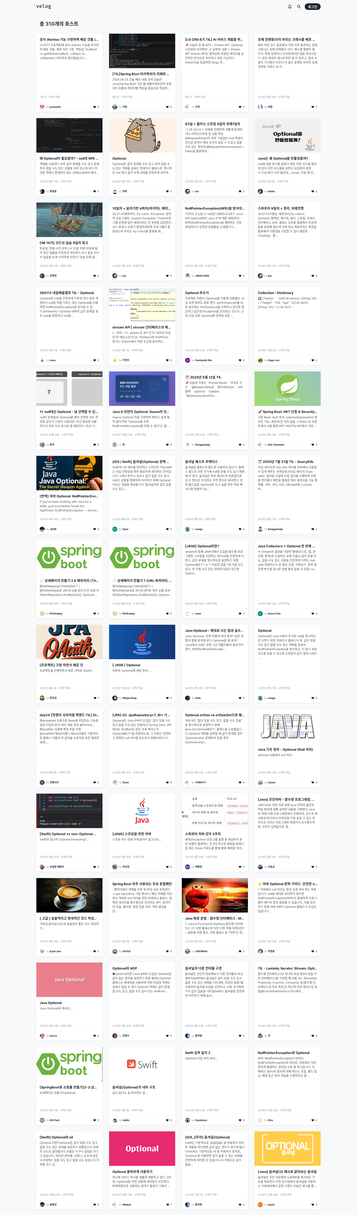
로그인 (312, 7)
